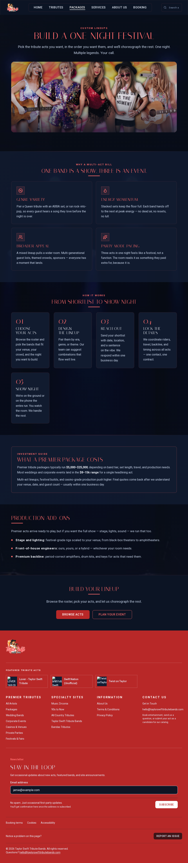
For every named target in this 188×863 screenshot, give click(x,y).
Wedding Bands (15, 715)
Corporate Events (16, 721)
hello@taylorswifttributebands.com (162, 709)
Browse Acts (73, 614)
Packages (77, 7)
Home (38, 7)
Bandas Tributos (60, 727)
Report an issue (167, 836)
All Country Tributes (62, 715)
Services (98, 7)
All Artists (11, 703)
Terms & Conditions (108, 709)
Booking (140, 7)
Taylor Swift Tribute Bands (66, 721)
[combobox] (171, 7)
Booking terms (14, 822)
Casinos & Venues (16, 727)
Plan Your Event (112, 614)
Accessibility (48, 822)
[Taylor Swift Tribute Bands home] (12, 7)
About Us (119, 7)
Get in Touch (149, 703)
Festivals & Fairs (15, 738)
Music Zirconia (59, 703)
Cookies (31, 822)
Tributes (56, 7)
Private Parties (14, 732)
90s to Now (57, 709)
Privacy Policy (105, 715)
